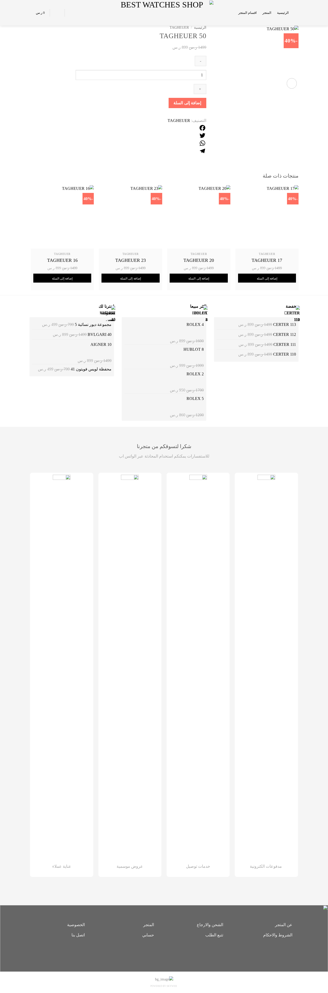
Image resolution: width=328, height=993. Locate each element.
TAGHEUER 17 (267, 260)
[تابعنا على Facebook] (171, 953)
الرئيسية (283, 13)
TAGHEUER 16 (62, 260)
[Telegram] (141, 151)
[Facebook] (141, 128)
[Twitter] (141, 135)
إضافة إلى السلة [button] (267, 278)
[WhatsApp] (141, 143)
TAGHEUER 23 (130, 260)
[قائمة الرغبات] (71, 12)
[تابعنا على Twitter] (156, 953)
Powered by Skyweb (163, 986)
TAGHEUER (179, 27)
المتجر (266, 13)
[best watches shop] (164, 13)
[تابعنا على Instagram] (164, 953)
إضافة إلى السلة (187, 103)
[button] (296, 13)
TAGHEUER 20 (198, 260)
